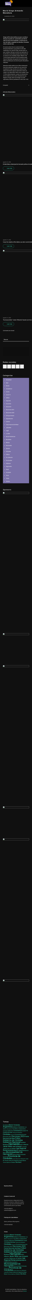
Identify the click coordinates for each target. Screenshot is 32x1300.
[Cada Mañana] (9, 6)
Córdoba (6, 1134)
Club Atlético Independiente (19, 1129)
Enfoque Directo (10, 415)
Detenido (12, 1134)
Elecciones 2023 (10, 412)
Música (8, 442)
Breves (7, 385)
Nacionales (9, 445)
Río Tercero (6, 1160)
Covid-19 (8, 394)
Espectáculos (9, 418)
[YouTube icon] (18, 1293)
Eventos (8, 421)
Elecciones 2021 (10, 409)
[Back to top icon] (16, 1287)
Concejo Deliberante (8, 1130)
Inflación (25, 1144)
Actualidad (8, 379)
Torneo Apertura (7, 1162)
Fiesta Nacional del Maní (12, 424)
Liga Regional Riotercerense (14, 1259)
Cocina (7, 391)
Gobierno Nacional (12, 1142)
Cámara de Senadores (17, 1132)
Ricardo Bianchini (16, 1158)
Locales (8, 433)
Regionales (9, 466)
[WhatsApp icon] (12, 1293)
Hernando (14, 1144)
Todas (7, 478)
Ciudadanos (9, 388)
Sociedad (8, 472)
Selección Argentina (14, 1160)
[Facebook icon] (14, 1293)
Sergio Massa (22, 1160)
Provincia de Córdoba (11, 1157)
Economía (8, 403)
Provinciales (9, 460)
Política (8, 454)
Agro (7, 382)
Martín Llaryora (19, 1150)
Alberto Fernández (14, 1125)
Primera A (5, 1156)
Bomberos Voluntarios (18, 1127)
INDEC (21, 1144)
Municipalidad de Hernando (13, 1153)
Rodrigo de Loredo (24, 1158)
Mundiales (8, 439)
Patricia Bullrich (16, 1154)
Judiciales (8, 427)
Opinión (8, 448)
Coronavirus (17, 1131)
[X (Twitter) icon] (16, 1293)
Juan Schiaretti (17, 1146)
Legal (7, 430)
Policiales (8, 451)
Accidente (5, 1125)
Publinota (8, 463)
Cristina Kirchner (7, 1132)
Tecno (7, 475)
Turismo (8, 481)
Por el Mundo (9, 457)
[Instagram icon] (19, 1293)
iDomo (25, 1291)
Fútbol (17, 1138)
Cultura (7, 397)
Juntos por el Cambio (9, 1148)
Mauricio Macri (13, 1262)
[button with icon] (5, 366)
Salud (7, 469)
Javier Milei (7, 1146)
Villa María (18, 1162)
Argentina (7, 1127)
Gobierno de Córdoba (13, 1140)
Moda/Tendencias (10, 436)
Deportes (8, 400)
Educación (8, 406)
